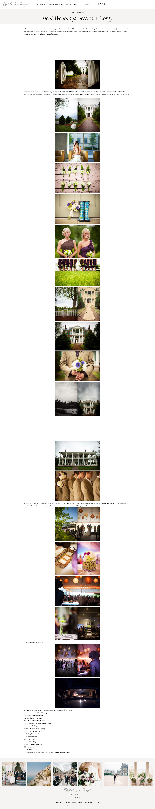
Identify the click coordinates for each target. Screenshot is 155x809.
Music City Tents (34, 742)
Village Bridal (47, 723)
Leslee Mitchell (84, 94)
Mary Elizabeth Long (36, 744)
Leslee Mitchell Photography (41, 713)
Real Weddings (79, 12)
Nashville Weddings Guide (62, 752)
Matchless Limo (32, 750)
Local (73, 12)
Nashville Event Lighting (37, 729)
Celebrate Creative (88, 805)
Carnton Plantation (51, 34)
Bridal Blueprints (72, 92)
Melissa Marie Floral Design (36, 721)
